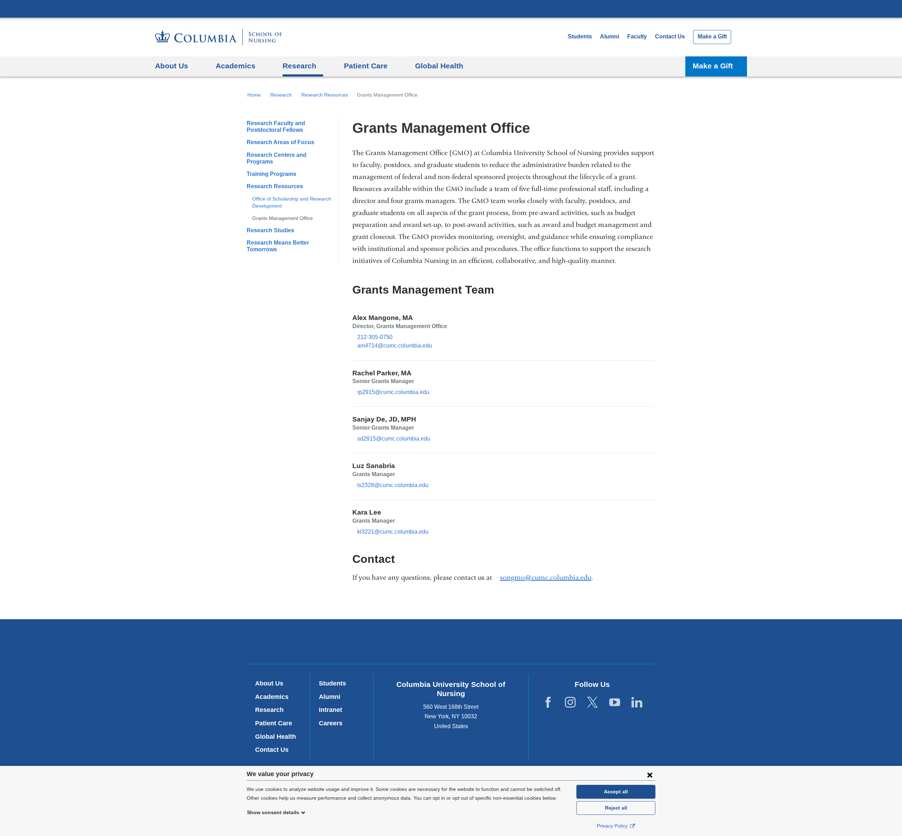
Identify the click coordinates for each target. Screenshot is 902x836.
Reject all (616, 808)
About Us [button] (171, 66)
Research (281, 95)
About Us (269, 683)
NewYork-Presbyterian (451, 643)
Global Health (275, 736)
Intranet (330, 709)
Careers (330, 723)
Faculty (637, 36)
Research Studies (270, 230)
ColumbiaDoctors (552, 641)
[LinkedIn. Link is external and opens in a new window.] (637, 702)
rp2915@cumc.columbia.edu (393, 392)
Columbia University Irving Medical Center (451, 8)
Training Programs (271, 174)
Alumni (609, 36)
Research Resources (324, 95)
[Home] (218, 37)
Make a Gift (712, 36)
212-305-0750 (375, 337)
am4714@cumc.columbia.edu (394, 346)
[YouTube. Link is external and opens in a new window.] (614, 702)
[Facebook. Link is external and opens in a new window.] (548, 702)
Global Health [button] (439, 66)
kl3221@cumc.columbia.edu (392, 532)
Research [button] (299, 66)
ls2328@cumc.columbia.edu (392, 485)
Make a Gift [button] (713, 66)
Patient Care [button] (366, 66)
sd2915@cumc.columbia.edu (393, 439)
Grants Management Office (282, 218)
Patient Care (273, 723)
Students (580, 36)
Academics (272, 696)
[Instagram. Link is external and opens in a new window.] (570, 702)
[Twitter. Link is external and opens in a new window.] (592, 702)
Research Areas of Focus (280, 142)
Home (254, 95)
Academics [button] (235, 66)
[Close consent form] (649, 774)
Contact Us (670, 36)
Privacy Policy (613, 826)
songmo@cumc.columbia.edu (545, 577)
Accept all (616, 791)
